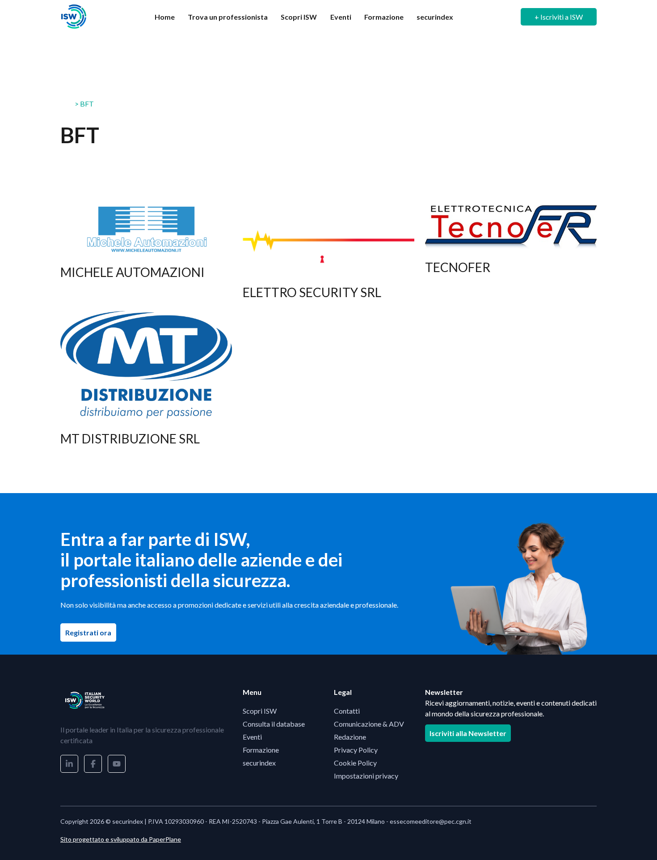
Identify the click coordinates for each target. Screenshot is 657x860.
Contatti (347, 711)
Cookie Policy (355, 762)
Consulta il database (274, 724)
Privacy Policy (356, 749)
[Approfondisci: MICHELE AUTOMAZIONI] (146, 258)
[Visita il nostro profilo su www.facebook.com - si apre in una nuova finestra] (92, 763)
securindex (435, 17)
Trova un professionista (228, 17)
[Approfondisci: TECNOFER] (511, 258)
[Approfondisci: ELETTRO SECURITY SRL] (328, 258)
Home (165, 17)
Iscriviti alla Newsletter (468, 733)
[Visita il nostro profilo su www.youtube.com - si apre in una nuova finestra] (116, 763)
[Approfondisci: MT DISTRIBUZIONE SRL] (146, 384)
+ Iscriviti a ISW (559, 17)
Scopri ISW (299, 17)
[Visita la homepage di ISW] (73, 17)
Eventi (340, 17)
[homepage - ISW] (85, 700)
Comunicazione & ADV (369, 724)
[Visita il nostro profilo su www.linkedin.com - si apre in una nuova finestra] (69, 763)
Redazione (350, 736)
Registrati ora (90, 632)
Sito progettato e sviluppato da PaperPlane (120, 839)
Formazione (384, 17)
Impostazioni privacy (366, 775)
